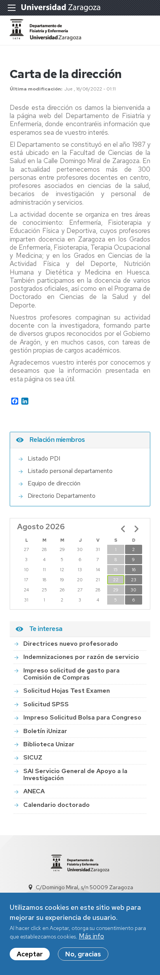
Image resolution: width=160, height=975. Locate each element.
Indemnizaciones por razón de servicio (81, 657)
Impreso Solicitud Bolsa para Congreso (82, 717)
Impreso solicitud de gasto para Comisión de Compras (71, 673)
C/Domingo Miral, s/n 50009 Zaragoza (84, 887)
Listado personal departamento (70, 471)
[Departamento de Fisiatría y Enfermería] (45, 38)
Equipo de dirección (54, 483)
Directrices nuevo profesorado (70, 644)
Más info (91, 936)
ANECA (34, 791)
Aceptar (30, 954)
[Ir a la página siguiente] (136, 528)
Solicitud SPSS (46, 704)
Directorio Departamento (62, 496)
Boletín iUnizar (45, 731)
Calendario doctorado (56, 805)
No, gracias (83, 954)
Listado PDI (44, 458)
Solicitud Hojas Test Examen (66, 690)
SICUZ (32, 757)
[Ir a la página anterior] (123, 528)
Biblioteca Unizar (49, 744)
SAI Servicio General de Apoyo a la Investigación (75, 774)
